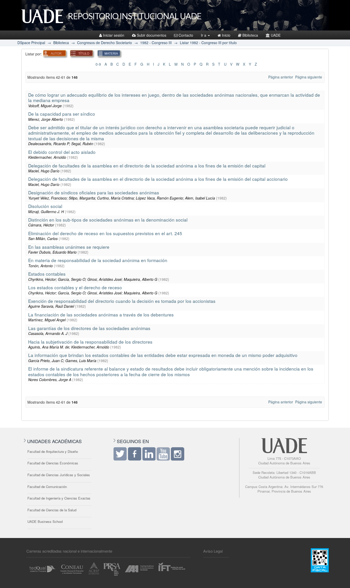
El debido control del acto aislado (62, 152)
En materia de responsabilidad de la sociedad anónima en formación (97, 260)
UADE (276, 35)
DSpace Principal (31, 42)
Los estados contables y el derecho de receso (75, 287)
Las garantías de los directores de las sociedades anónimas (89, 328)
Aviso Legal (213, 551)
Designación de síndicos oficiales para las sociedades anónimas (93, 192)
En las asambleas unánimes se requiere (68, 247)
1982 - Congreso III (156, 42)
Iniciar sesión (113, 35)
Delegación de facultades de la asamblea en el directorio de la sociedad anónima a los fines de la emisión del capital (146, 165)
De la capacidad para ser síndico (61, 114)
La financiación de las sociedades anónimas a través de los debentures (101, 314)
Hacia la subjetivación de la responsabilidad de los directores (90, 341)
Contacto (186, 35)
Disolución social (45, 206)
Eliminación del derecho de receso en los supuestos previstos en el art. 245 (105, 233)
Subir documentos (151, 35)
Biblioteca (250, 35)
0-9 (98, 64)
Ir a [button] (204, 35)
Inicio (226, 35)
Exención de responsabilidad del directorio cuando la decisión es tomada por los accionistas (121, 301)
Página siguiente (308, 76)
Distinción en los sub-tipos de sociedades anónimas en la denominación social (108, 219)
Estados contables (47, 274)
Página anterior (280, 76)
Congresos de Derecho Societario (104, 42)
